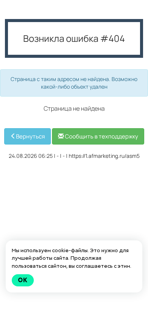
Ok (23, 280)
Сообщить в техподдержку (101, 136)
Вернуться (30, 136)
